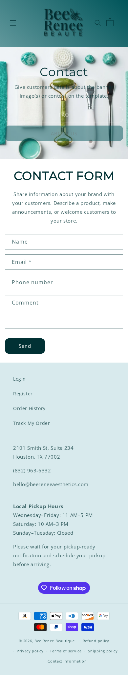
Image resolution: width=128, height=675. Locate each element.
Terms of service (65, 650)
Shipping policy (103, 650)
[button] (13, 23)
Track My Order (31, 423)
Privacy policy (30, 650)
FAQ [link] (64, 114)
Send (25, 346)
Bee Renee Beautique (54, 640)
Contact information (67, 661)
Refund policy (96, 640)
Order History (29, 408)
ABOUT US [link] (64, 133)
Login (19, 379)
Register (23, 393)
